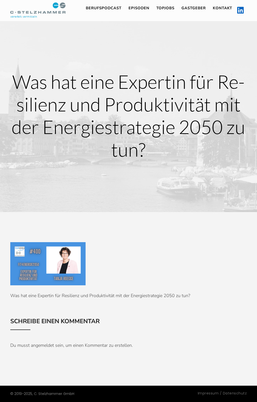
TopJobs (165, 8)
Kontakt (222, 8)
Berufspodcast (103, 8)
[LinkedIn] (240, 10)
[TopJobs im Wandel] (38, 10)
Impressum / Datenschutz (222, 393)
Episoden (138, 8)
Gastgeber (193, 8)
